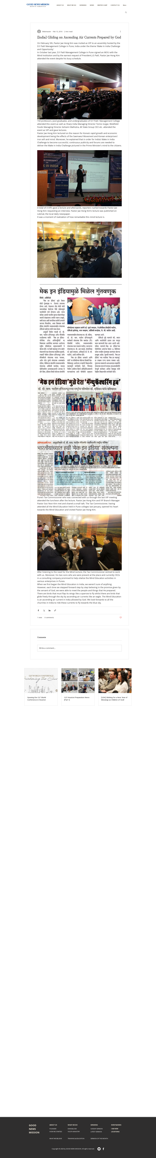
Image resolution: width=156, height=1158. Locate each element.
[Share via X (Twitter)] (44, 610)
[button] (60, 5)
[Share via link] (55, 610)
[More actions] (120, 31)
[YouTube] (99, 1148)
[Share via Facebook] (38, 610)
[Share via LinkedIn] (49, 610)
